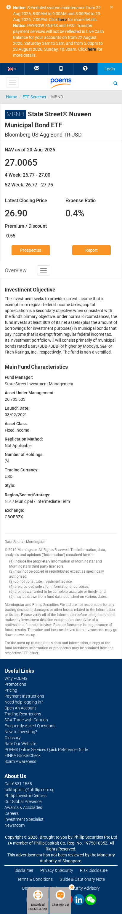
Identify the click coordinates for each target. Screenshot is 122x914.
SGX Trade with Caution (26, 719)
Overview (16, 270)
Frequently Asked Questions (29, 725)
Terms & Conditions (35, 879)
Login (110, 68)
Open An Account (20, 708)
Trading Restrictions (22, 714)
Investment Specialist (24, 819)
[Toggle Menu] (12, 82)
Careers (11, 813)
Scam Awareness (20, 761)
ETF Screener (34, 96)
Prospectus (30, 250)
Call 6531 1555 (18, 783)
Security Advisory (84, 888)
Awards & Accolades (23, 807)
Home (11, 96)
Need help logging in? (23, 702)
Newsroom (14, 825)
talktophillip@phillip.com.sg (29, 789)
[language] (12, 69)
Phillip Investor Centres (25, 795)
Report (91, 250)
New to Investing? (20, 731)
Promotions (15, 684)
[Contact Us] (36, 69)
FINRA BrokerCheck (22, 755)
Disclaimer (24, 870)
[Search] (115, 83)
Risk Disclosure (93, 870)
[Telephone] (61, 69)
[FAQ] (85, 69)
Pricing (10, 690)
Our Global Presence (22, 801)
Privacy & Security (56, 870)
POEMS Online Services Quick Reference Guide (46, 749)
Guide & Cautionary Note (82, 879)
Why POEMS (15, 678)
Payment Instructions (24, 696)
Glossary (12, 737)
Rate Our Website (20, 743)
